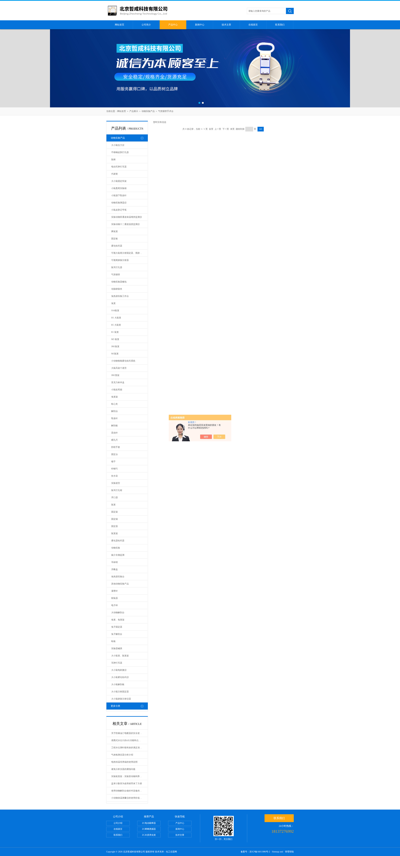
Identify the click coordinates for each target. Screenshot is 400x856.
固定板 (114, 238)
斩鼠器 (114, 598)
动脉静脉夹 (116, 289)
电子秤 (114, 605)
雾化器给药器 (117, 540)
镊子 (113, 461)
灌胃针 (114, 591)
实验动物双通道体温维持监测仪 (126, 217)
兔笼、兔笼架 (117, 620)
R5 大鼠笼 (116, 325)
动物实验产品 (148, 111)
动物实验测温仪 (119, 202)
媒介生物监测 (117, 555)
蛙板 (113, 641)
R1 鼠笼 (115, 332)
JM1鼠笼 (115, 346)
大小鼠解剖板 (117, 684)
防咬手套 (115, 447)
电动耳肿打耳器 (119, 167)
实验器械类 (116, 648)
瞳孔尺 (114, 440)
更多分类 (115, 706)
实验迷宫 (115, 483)
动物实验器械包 (119, 282)
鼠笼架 (114, 533)
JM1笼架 (115, 375)
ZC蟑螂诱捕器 (149, 829)
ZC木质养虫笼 (149, 835)
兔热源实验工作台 (120, 296)
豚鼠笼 (114, 231)
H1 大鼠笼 (116, 318)
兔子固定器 (116, 627)
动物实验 (115, 548)
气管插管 (115, 274)
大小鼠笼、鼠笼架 (120, 656)
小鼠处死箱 (116, 389)
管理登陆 (289, 852)
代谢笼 (114, 174)
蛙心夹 (114, 404)
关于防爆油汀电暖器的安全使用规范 (128, 733)
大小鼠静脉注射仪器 (121, 699)
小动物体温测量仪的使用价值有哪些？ (129, 798)
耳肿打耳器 (116, 663)
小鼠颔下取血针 (119, 195)
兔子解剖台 (116, 634)
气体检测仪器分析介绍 (122, 755)
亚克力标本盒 (117, 382)
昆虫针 (114, 433)
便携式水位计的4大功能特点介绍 (127, 740)
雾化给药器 (116, 246)
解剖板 (114, 425)
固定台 (114, 454)
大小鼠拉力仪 (117, 145)
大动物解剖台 (117, 612)
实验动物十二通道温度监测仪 (125, 224)
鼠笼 (113, 505)
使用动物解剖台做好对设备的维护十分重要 (129, 791)
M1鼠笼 (115, 353)
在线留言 (253, 24)
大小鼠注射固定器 (120, 691)
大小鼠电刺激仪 (119, 670)
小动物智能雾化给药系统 (123, 361)
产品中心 (173, 24)
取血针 (114, 418)
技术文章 (226, 24)
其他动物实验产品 (120, 584)
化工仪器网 (171, 852)
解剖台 (114, 411)
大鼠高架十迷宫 (119, 368)
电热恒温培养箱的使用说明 (124, 762)
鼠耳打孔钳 (116, 490)
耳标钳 (114, 562)
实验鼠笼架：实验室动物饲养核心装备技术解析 (129, 776)
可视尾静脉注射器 (120, 260)
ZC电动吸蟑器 (149, 823)
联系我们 (280, 24)
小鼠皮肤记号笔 (119, 210)
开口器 (114, 497)
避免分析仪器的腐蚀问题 (123, 769)
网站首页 (119, 24)
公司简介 (146, 24)
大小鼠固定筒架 (119, 181)
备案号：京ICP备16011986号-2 (255, 852)
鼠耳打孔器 (116, 267)
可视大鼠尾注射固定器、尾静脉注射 (128, 253)
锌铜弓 (114, 469)
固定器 (114, 526)
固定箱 (114, 519)
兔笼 (113, 303)
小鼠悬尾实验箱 (119, 188)
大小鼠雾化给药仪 (120, 677)
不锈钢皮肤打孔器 (120, 152)
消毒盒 (114, 569)
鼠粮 (113, 159)
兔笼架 (114, 397)
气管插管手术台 (165, 111)
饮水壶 (114, 476)
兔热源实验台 (117, 576)
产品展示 (133, 111)
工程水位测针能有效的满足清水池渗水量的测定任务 (129, 747)
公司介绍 (118, 823)
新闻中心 (199, 24)
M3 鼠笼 (115, 339)
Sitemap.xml (277, 852)
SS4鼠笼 (115, 310)
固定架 (114, 512)
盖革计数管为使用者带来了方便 (126, 783)
